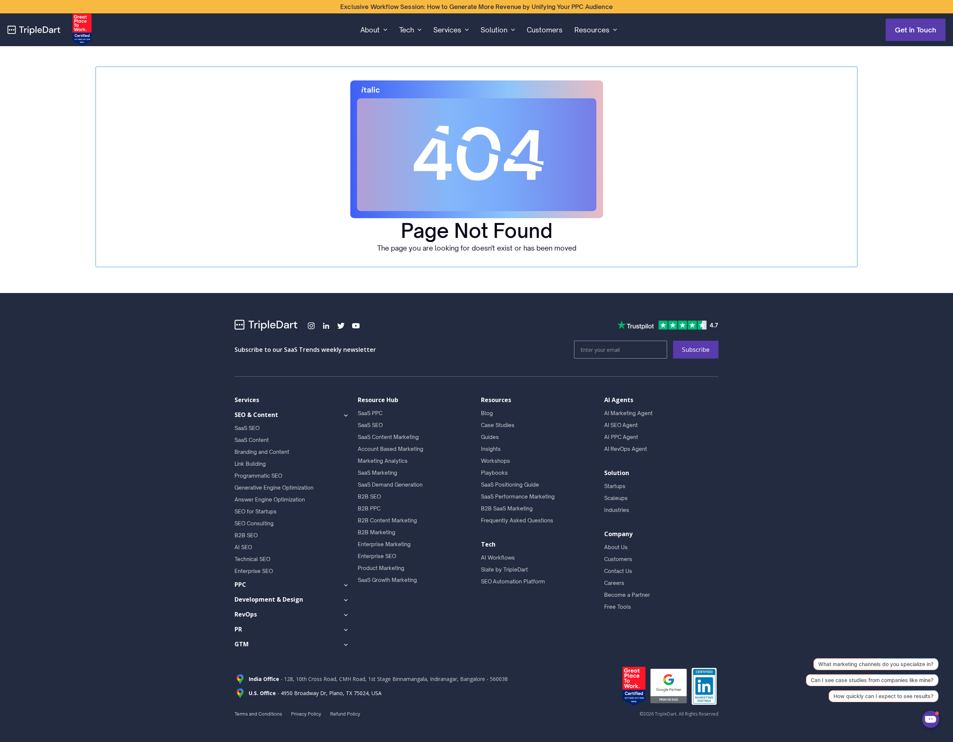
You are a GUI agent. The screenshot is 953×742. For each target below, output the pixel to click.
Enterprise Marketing (384, 544)
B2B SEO (246, 535)
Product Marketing (381, 568)
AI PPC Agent (621, 437)
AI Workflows (498, 557)
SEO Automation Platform (513, 581)
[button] (373, 29)
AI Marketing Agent (628, 413)
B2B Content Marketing (387, 520)
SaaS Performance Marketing (518, 496)
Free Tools (617, 607)
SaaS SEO (247, 428)
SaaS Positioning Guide (510, 484)
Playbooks (494, 472)
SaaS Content (252, 440)
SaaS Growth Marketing (387, 580)
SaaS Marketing (377, 472)
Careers (614, 583)
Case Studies (497, 425)
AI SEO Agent (621, 425)
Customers (544, 30)
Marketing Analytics (383, 461)
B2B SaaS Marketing (507, 508)
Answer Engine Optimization (270, 499)
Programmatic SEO (258, 475)
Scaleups (616, 498)
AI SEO (243, 547)
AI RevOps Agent (625, 449)
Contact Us (618, 571)
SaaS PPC (370, 413)
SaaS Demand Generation (390, 484)
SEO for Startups (256, 511)
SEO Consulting (254, 523)
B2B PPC (369, 508)
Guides (490, 437)
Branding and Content (262, 452)
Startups (614, 486)
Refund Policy (345, 714)
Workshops (495, 461)
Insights (491, 449)
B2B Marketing (376, 532)
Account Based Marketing (390, 449)
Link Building (250, 464)
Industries (616, 510)
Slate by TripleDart (504, 569)
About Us (616, 547)
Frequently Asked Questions (517, 520)
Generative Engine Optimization (274, 487)
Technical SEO (252, 559)
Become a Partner (627, 595)
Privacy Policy (306, 714)
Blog (487, 413)
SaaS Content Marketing (388, 437)
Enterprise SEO (254, 571)
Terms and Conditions (258, 714)
